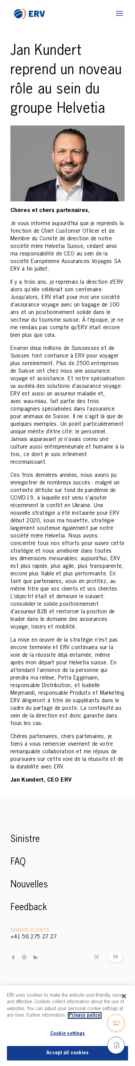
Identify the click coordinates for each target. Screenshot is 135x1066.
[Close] (124, 996)
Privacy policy (84, 1015)
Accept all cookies (67, 1053)
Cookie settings (67, 1034)
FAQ (18, 862)
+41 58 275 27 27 (33, 937)
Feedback (28, 907)
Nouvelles (29, 885)
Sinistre (25, 839)
